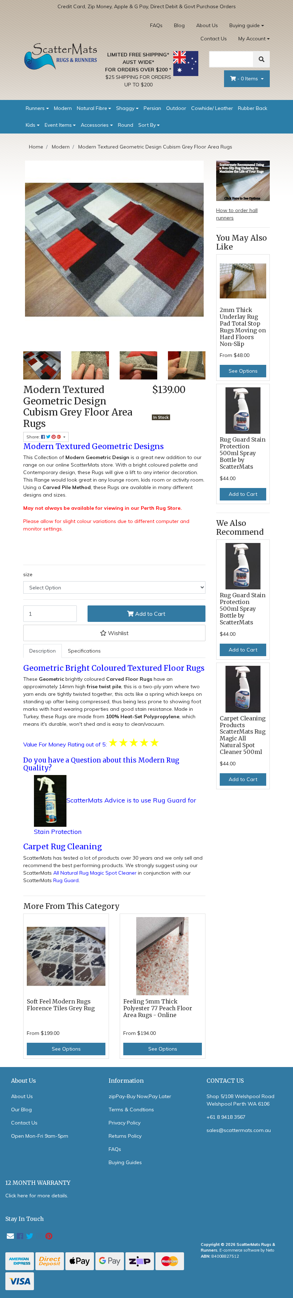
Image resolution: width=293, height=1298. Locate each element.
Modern (63, 108)
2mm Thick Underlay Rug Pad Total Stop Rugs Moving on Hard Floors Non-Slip (243, 327)
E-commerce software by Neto (246, 1250)
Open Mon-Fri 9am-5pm (39, 1136)
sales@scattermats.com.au (239, 1130)
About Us (207, 25)
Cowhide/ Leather (212, 108)
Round (125, 125)
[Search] (261, 59)
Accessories (95, 125)
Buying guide (244, 25)
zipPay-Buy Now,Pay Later (140, 1096)
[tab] (42, 651)
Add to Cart (149, 613)
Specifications (84, 651)
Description (42, 651)
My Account (251, 38)
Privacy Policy (124, 1123)
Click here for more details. (36, 1195)
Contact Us (213, 38)
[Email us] (10, 1236)
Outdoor (176, 108)
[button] (114, 633)
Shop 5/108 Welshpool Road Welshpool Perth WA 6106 (240, 1100)
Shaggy (125, 108)
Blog (179, 25)
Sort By (147, 125)
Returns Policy (125, 1136)
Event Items (58, 125)
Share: (33, 436)
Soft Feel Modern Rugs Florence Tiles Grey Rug (61, 1005)
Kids (30, 125)
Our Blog (21, 1109)
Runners (35, 108)
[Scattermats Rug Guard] (50, 801)
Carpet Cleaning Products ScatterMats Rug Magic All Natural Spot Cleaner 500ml (242, 735)
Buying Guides (125, 1162)
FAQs (156, 25)
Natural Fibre (92, 108)
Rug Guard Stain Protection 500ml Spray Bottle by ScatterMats (242, 453)
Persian (152, 108)
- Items (248, 78)
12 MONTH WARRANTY (37, 1182)
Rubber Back (252, 108)
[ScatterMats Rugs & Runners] (60, 56)
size (28, 574)
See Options (66, 1049)
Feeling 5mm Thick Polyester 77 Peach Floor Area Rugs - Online (157, 1008)
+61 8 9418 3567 (226, 1117)
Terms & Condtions (131, 1109)
